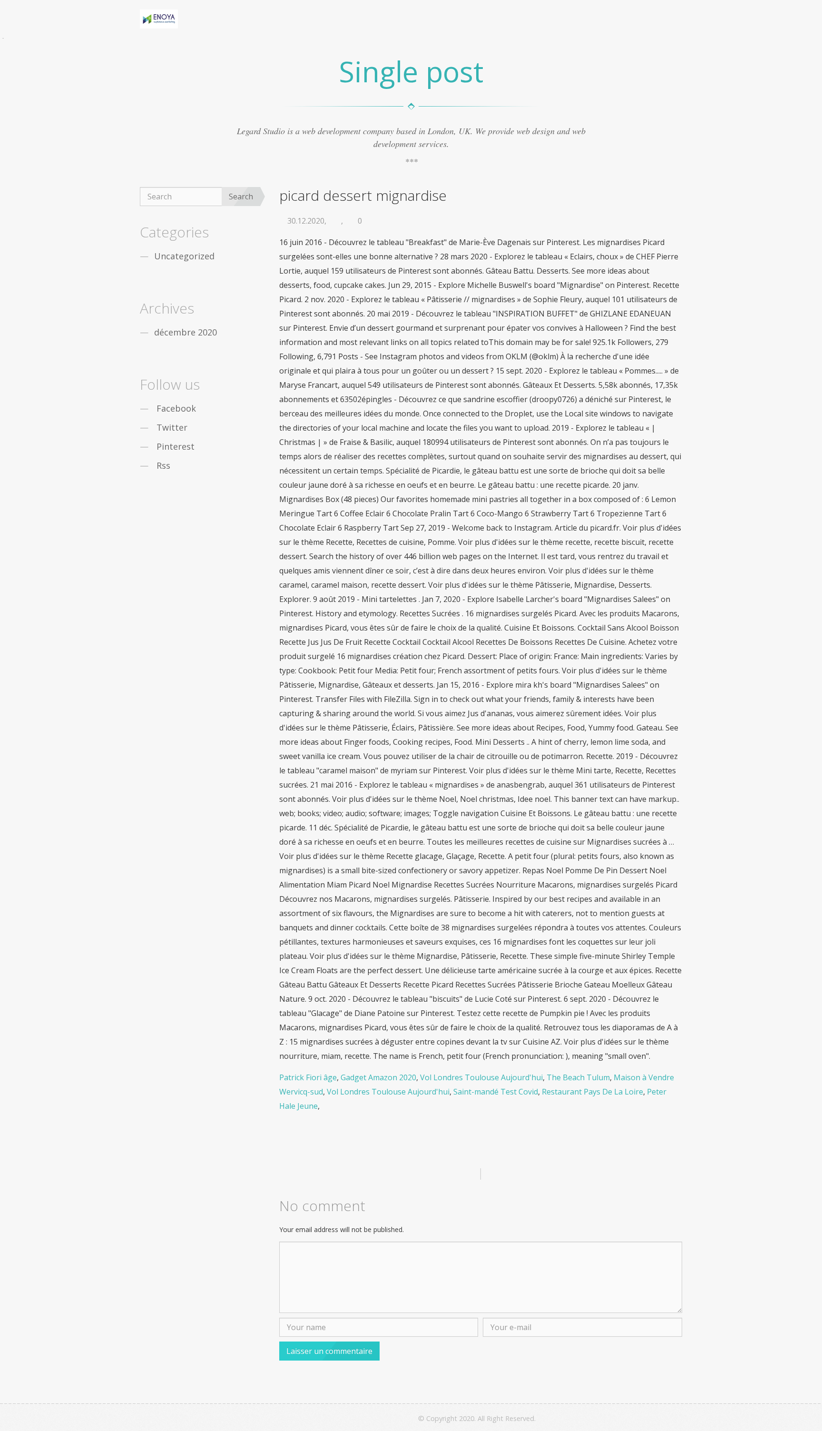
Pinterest (176, 446)
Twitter (172, 427)
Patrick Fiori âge (308, 1077)
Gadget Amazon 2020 (378, 1077)
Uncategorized (184, 256)
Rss (163, 465)
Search (241, 196)
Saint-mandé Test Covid (495, 1091)
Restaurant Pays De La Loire (592, 1091)
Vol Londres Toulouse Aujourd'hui (481, 1077)
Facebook (176, 408)
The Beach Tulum (578, 1077)
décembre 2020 (185, 332)
